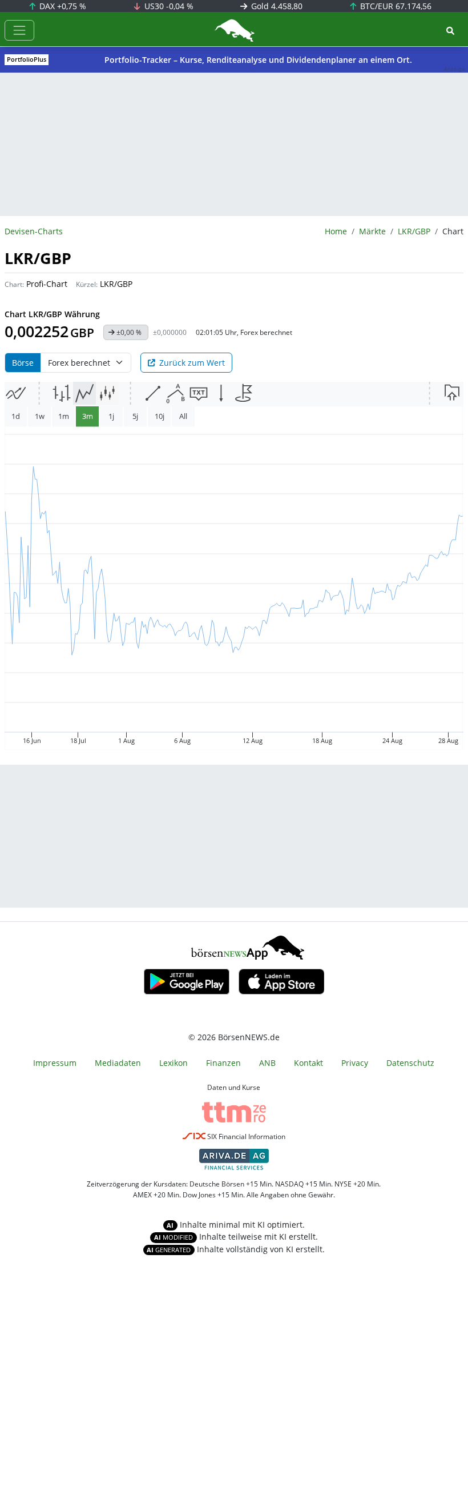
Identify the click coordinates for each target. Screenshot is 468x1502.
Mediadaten (118, 1062)
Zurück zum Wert (192, 362)
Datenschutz (410, 1062)
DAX (61, 6)
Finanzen (223, 1062)
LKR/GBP (414, 231)
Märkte (372, 231)
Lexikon (173, 1062)
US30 (167, 6)
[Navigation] (19, 30)
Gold (275, 6)
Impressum (54, 1062)
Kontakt (308, 1062)
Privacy (354, 1062)
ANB (267, 1062)
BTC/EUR (394, 6)
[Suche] (450, 30)
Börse (23, 362)
